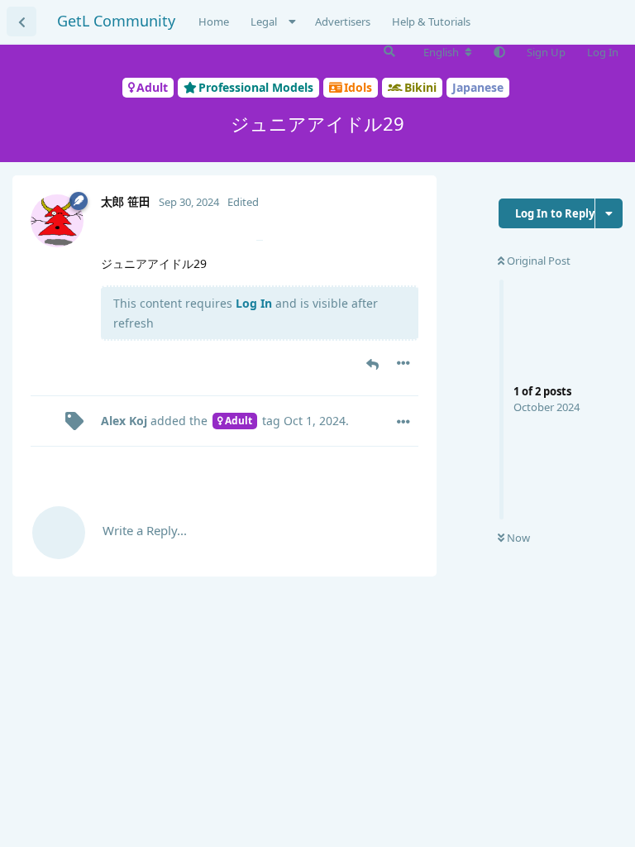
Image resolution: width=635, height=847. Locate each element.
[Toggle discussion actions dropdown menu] (609, 213)
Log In (254, 303)
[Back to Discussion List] (21, 21)
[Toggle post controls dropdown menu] (403, 363)
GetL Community (116, 21)
